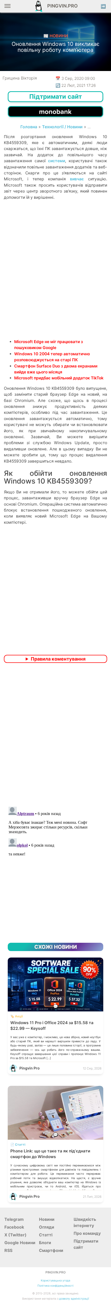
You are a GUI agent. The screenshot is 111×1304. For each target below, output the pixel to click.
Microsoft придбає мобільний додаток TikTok (59, 377)
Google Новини (19, 1242)
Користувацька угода (55, 1280)
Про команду (87, 1233)
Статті (45, 1234)
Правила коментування (58, 659)
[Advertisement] (55, 278)
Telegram (14, 1219)
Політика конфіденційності (55, 1285)
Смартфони (51, 1250)
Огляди (46, 1227)
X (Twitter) (15, 1234)
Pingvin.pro (61, 6)
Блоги (45, 1242)
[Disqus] (55, 735)
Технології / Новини (62, 126)
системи (56, 160)
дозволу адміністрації (74, 1298)
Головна (28, 126)
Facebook (14, 1227)
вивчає (77, 178)
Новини (46, 1219)
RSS (8, 1250)
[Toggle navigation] (7, 7)
